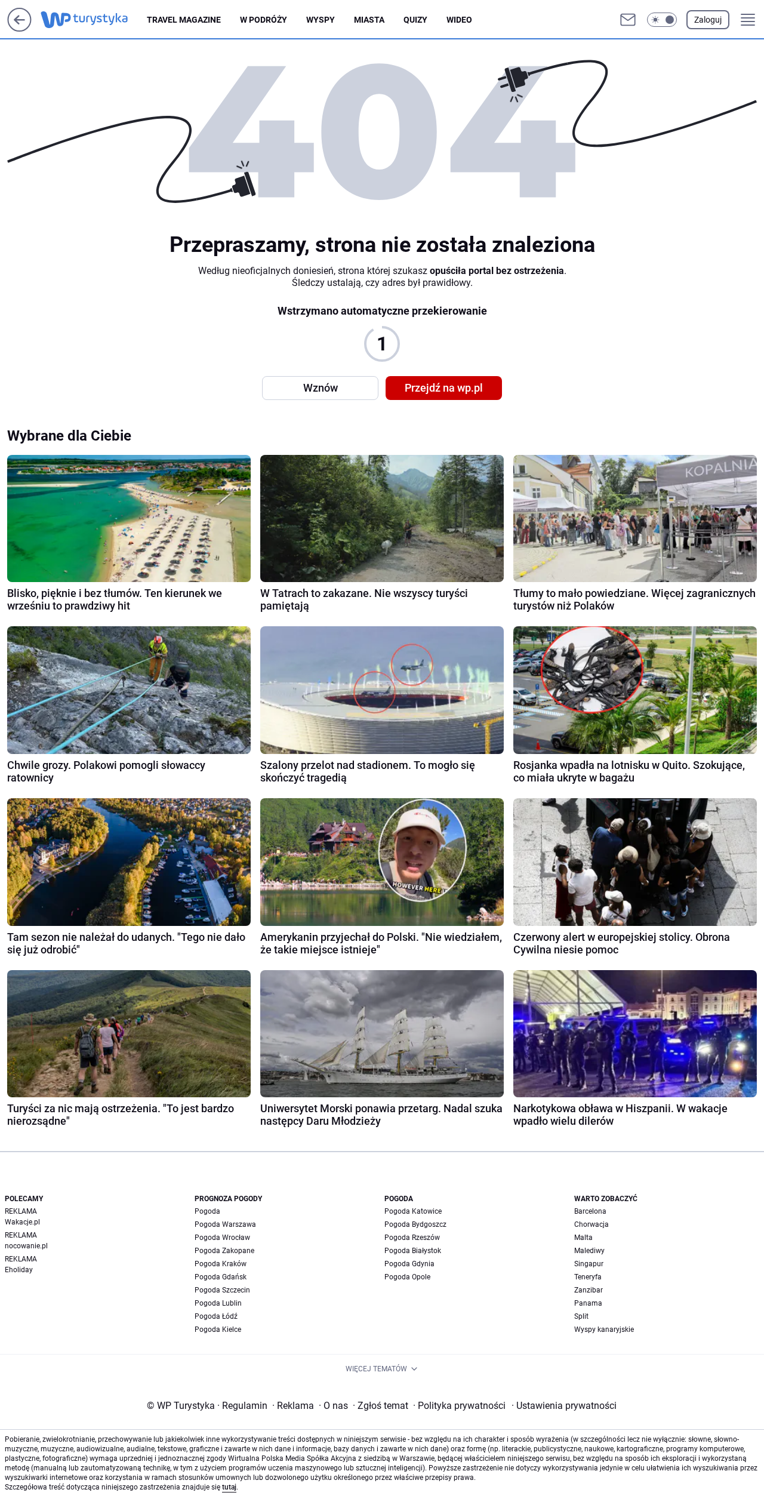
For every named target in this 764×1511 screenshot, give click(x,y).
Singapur (588, 1264)
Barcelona (590, 1211)
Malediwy (589, 1251)
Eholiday (19, 1270)
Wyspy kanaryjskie (604, 1329)
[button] (662, 20)
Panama (588, 1303)
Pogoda (207, 1211)
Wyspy (320, 19)
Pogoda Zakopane (224, 1251)
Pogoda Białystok (412, 1251)
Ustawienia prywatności (564, 1405)
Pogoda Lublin (218, 1303)
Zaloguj (708, 19)
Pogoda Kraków (221, 1264)
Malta (583, 1237)
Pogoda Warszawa (225, 1224)
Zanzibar (588, 1290)
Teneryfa (588, 1277)
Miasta (369, 19)
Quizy (415, 19)
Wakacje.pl (22, 1222)
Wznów (320, 387)
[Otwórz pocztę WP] (627, 19)
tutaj (229, 1487)
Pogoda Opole (407, 1277)
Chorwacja (591, 1224)
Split (581, 1316)
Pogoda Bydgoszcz (415, 1224)
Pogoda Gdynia (409, 1264)
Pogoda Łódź (216, 1316)
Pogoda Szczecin (222, 1290)
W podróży (263, 19)
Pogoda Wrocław (222, 1237)
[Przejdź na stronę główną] (19, 28)
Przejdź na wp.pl (444, 387)
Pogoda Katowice (413, 1211)
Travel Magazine (184, 19)
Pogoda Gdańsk (221, 1277)
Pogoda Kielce (218, 1329)
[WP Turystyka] (94, 19)
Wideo (459, 19)
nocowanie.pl (26, 1246)
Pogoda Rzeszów (412, 1237)
